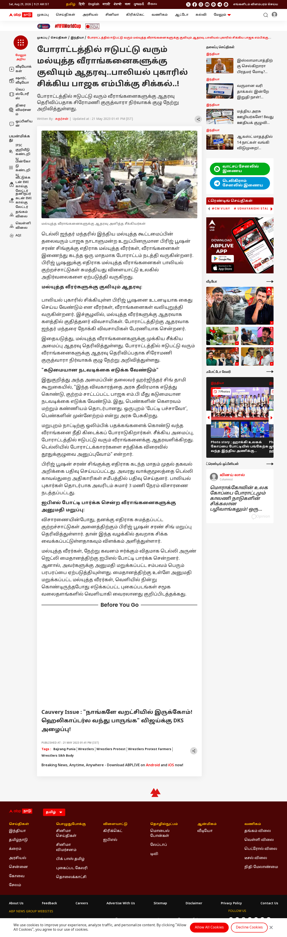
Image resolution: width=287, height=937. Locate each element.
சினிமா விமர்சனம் (66, 847)
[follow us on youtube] (207, 4)
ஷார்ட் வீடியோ (22, 80)
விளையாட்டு (115, 824)
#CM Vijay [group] (221, 208)
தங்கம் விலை (21, 214)
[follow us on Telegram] (219, 4)
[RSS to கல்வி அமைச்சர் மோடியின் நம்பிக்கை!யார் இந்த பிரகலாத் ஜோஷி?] (222, 356)
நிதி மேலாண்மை (261, 867)
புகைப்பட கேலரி (72, 868)
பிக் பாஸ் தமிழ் (70, 859)
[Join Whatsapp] (226, 4)
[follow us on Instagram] (213, 4)
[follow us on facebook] (194, 4)
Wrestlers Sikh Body (57, 756)
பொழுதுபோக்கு (71, 824)
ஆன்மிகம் (207, 824)
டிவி (154, 854)
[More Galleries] (270, 371)
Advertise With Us (121, 903)
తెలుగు (152, 4)
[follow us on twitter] (188, 4)
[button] (21, 48)
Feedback (49, 903)
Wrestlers (86, 749)
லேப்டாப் (158, 845)
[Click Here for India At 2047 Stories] (43, 26)
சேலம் (15, 885)
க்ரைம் (15, 849)
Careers (82, 903)
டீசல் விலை (255, 858)
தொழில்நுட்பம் (164, 824)
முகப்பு (43, 15)
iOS (171, 765)
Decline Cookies (249, 927)
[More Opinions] (270, 464)
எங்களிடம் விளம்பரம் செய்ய (255, 4)
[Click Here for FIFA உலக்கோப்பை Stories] (68, 26)
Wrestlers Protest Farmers (149, 749)
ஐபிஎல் (110, 840)
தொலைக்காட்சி (71, 877)
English (93, 4)
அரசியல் (90, 15)
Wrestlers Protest (111, 749)
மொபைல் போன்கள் (160, 833)
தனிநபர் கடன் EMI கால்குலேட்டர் (23, 200)
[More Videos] (270, 281)
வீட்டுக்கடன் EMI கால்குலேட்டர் (22, 184)
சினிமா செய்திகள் (66, 833)
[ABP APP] (222, 258)
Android (153, 765)
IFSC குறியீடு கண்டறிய (22, 152)
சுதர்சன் (61, 119)
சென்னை (18, 867)
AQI (18, 235)
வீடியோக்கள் (23, 69)
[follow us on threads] (201, 4)
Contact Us (269, 903)
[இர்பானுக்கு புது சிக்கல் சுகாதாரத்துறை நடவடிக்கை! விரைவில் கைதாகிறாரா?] (257, 336)
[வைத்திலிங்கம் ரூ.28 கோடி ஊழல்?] (257, 356)
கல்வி (201, 15)
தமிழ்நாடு (18, 840)
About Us (16, 903)
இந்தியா (77, 37)
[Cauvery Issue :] (240, 306)
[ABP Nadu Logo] (20, 15)
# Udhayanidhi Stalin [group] (253, 208)
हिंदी (82, 4)
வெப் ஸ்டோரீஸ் (22, 94)
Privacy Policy (231, 903)
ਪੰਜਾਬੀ (118, 4)
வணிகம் (160, 15)
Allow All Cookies (209, 927)
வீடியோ (205, 831)
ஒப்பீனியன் (24, 124)
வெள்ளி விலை (23, 226)
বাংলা (127, 4)
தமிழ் (71, 4)
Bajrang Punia (64, 749)
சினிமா (112, 15)
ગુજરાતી (139, 4)
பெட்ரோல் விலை (260, 849)
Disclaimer (194, 903)
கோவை (17, 876)
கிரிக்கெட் (135, 15)
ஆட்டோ (181, 15)
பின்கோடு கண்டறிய (22, 168)
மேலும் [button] (220, 15)
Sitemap (160, 903)
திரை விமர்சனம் (23, 110)
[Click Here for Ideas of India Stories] (92, 26)
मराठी (106, 4)
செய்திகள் (65, 15)
